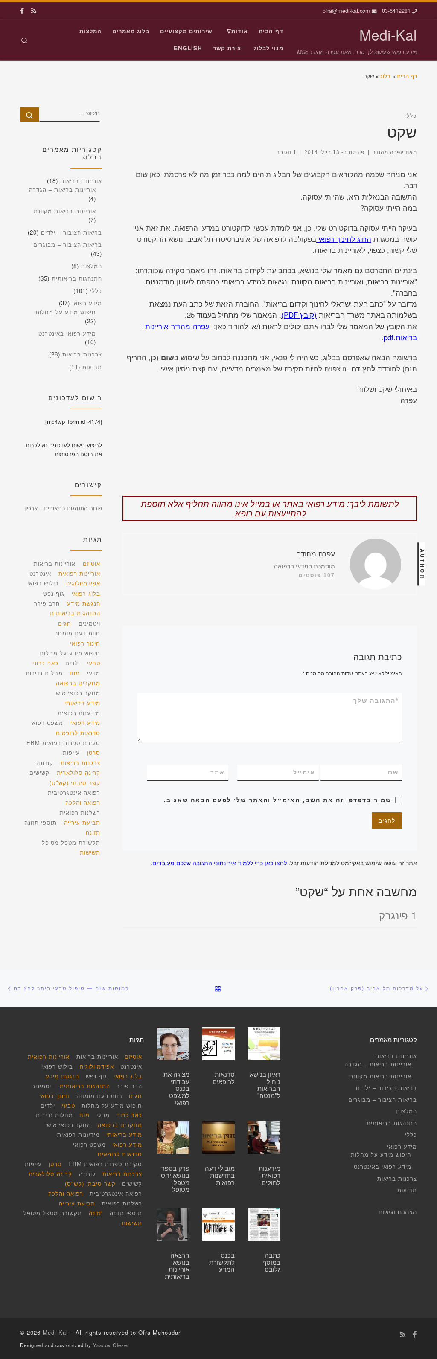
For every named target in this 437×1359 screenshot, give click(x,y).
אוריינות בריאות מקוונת (65, 211)
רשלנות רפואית (80, 813)
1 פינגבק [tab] (398, 914)
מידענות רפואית (79, 713)
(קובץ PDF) (299, 315)
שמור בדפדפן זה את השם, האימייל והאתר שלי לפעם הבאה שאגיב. (277, 800)
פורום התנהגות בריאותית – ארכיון (63, 508)
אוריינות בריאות (81, 181)
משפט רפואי (46, 723)
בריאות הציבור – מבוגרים (67, 245)
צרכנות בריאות (82, 354)
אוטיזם (91, 564)
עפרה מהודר (388, 152)
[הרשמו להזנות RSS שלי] (33, 10)
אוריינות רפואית (79, 574)
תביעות (92, 367)
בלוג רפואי (86, 594)
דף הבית (407, 76)
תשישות (90, 852)
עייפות (71, 753)
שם (393, 772)
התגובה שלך (376, 700)
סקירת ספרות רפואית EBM (63, 743)
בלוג (385, 76)
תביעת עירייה (82, 823)
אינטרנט (40, 574)
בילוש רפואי (43, 583)
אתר (217, 772)
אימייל (304, 772)
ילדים (72, 663)
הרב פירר (47, 603)
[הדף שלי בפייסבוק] (22, 10)
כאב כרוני (45, 663)
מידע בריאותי (82, 703)
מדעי (93, 673)
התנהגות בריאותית (77, 278)
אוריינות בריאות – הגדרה (62, 189)
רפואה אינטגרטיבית (74, 793)
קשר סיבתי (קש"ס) (75, 783)
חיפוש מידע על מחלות (65, 312)
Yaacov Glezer (111, 1345)
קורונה (44, 763)
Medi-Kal (55, 1332)
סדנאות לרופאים (78, 733)
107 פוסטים (317, 575)
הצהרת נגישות (397, 1211)
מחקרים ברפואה (78, 683)
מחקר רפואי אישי (77, 693)
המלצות (91, 266)
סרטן (93, 753)
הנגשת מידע (83, 603)
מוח (75, 673)
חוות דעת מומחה (77, 633)
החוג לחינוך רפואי (343, 239)
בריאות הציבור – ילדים (71, 232)
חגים (64, 623)
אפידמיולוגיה (83, 583)
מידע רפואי (87, 303)
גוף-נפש (53, 594)
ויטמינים (89, 623)
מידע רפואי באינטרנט (67, 333)
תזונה (93, 832)
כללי (96, 291)
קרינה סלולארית (78, 773)
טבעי (93, 663)
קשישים (39, 773)
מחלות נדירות (44, 673)
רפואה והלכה (82, 803)
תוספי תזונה (40, 823)
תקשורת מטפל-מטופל (71, 843)
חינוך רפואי (85, 643)
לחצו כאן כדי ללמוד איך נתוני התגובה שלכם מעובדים (219, 862)
